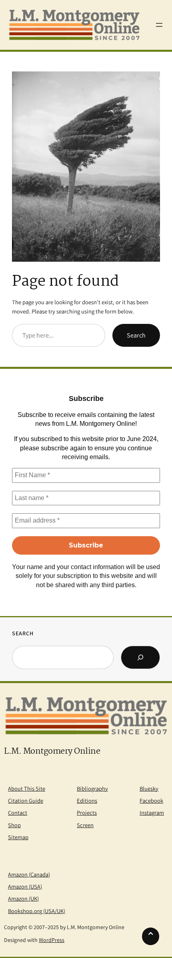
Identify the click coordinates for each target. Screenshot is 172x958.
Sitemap (18, 837)
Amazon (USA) (25, 886)
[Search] (140, 657)
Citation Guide (25, 800)
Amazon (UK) (23, 898)
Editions (87, 800)
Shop (14, 825)
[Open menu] (159, 25)
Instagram (152, 812)
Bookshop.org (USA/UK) (36, 911)
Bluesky (149, 788)
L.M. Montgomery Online (52, 751)
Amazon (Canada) (29, 874)
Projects (87, 812)
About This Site (26, 788)
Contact (17, 812)
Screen (85, 825)
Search (136, 335)
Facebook (151, 800)
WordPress (51, 940)
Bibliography (92, 788)
